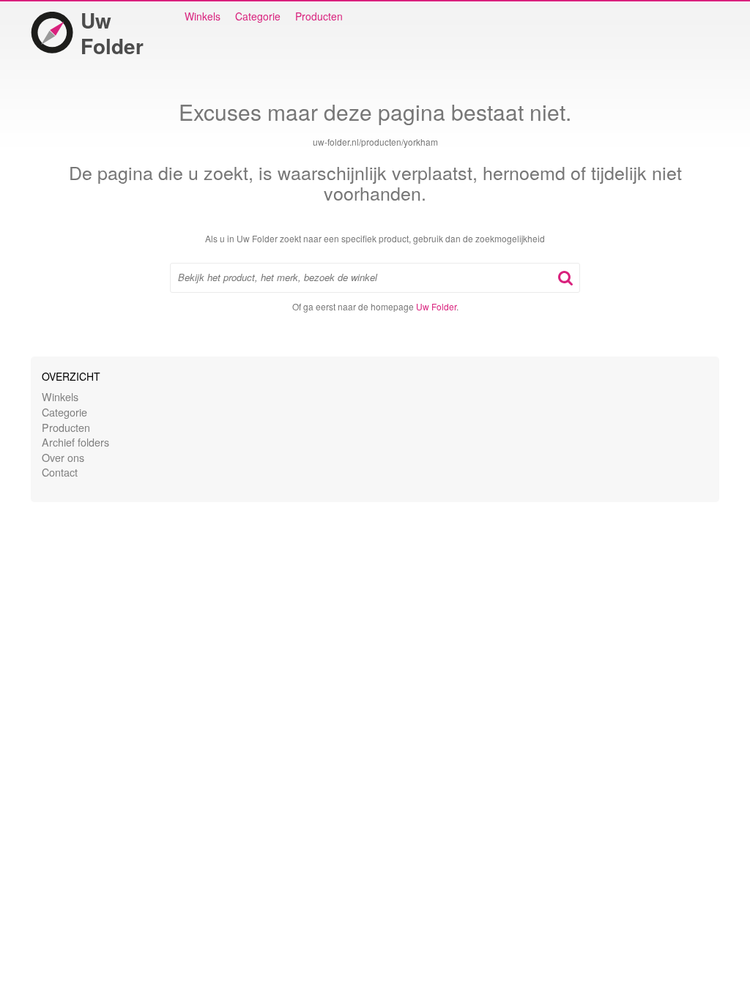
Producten (319, 16)
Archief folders (75, 441)
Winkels (202, 16)
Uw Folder (112, 33)
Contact (60, 472)
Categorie (258, 16)
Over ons (63, 457)
